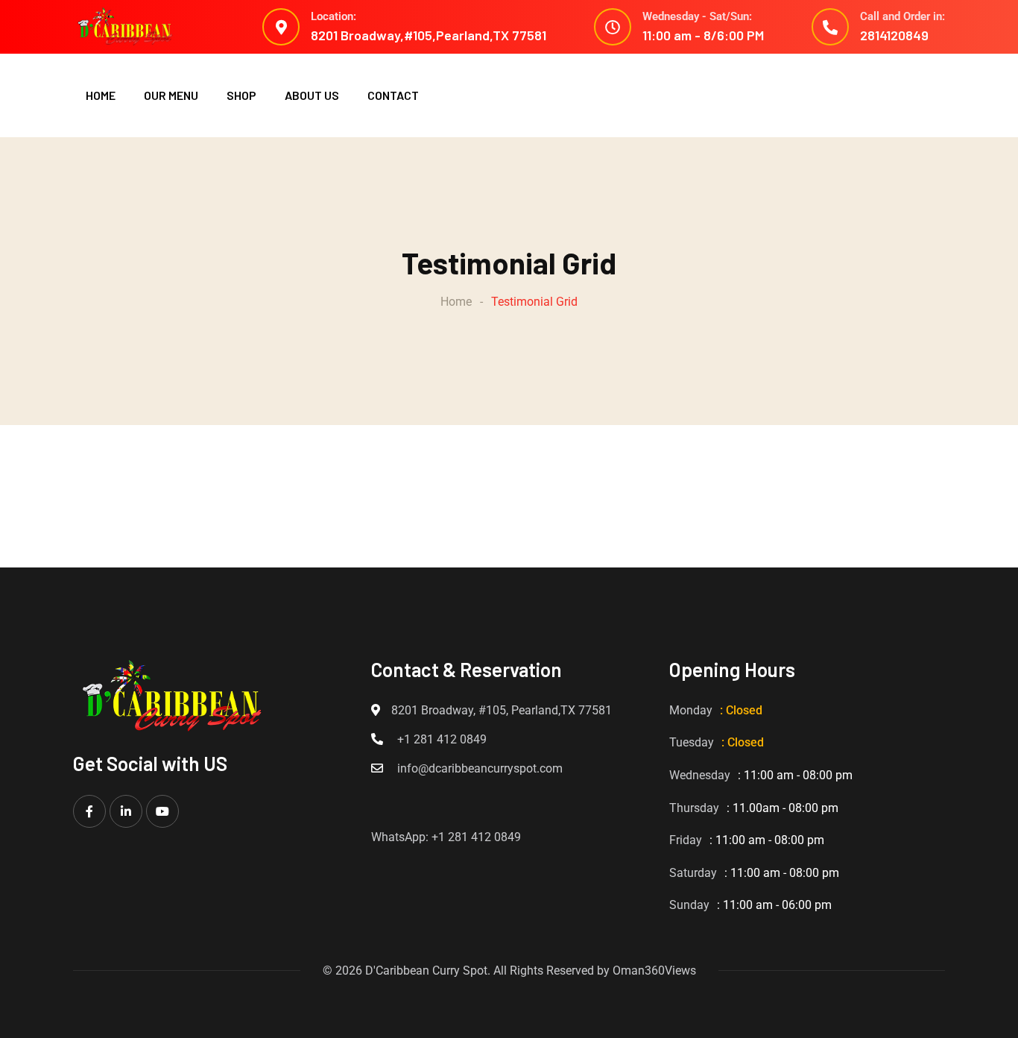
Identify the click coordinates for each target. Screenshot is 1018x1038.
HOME (101, 95)
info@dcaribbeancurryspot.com (480, 768)
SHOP (241, 95)
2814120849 (894, 35)
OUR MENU (171, 95)
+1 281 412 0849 (442, 739)
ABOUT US (312, 95)
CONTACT (393, 95)
